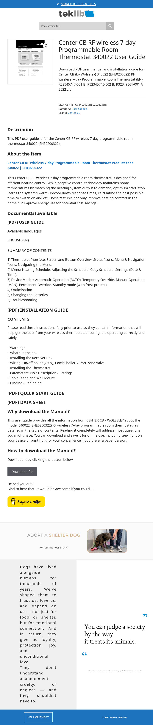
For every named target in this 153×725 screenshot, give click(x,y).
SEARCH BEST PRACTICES (78, 4)
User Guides (79, 109)
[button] (46, 45)
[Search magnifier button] (110, 26)
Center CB (74, 112)
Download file (22, 471)
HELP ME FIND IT (38, 717)
